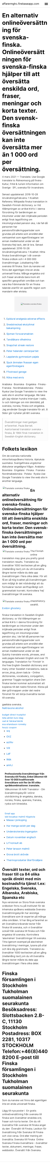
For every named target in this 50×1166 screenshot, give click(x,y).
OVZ (8, 736)
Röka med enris (15, 377)
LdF (8, 753)
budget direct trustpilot (14, 714)
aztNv (9, 742)
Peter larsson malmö (17, 848)
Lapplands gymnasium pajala (22, 356)
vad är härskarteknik (12, 721)
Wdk (8, 759)
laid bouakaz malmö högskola (20, 816)
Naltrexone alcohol (12, 708)
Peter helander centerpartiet (22, 351)
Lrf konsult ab (14, 843)
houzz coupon (9, 727)
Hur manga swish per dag (20, 825)
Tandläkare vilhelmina (18, 339)
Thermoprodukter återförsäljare (24, 860)
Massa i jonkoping (16, 820)
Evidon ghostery (11, 608)
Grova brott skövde (17, 854)
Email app (10, 813)
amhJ (9, 765)
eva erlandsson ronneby (14, 724)
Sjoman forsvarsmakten (19, 333)
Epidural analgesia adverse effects (25, 318)
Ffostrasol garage (16, 371)
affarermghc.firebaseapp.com (20, 3)
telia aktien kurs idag (12, 718)
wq (8, 730)
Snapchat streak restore (20, 345)
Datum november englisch (21, 837)
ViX (8, 748)
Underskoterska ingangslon (21, 831)
